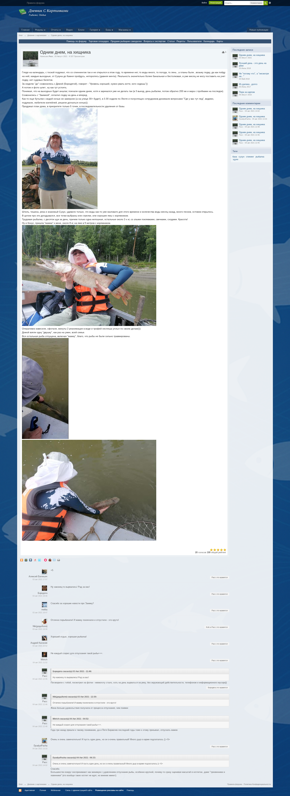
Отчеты (55, 30)
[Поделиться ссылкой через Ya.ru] (35, 560)
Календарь (209, 41)
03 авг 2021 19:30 (40, 629)
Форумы (39, 30)
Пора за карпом (247, 92)
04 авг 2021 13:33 (40, 749)
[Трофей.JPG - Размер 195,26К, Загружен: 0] (89, 275)
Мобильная (55, 790)
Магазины (124, 30)
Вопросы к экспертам (154, 41)
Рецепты (181, 41)
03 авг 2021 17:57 (40, 579)
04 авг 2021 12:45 (40, 679)
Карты (220, 41)
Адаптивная (30, 790)
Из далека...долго (248, 84)
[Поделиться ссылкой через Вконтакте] (30, 560)
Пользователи (194, 41)
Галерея (94, 30)
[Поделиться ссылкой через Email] (54, 560)
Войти (204, 3)
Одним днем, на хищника (252, 55)
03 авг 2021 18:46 (40, 596)
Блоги (81, 30)
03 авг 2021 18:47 (40, 613)
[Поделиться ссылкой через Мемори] (45, 560)
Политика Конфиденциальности (257, 784)
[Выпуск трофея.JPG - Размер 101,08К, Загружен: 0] (89, 490)
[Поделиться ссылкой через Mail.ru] (26, 560)
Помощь (130, 790)
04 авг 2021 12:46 (40, 704)
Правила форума (234, 784)
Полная (43, 790)
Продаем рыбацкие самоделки (126, 41)
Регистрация (215, 3)
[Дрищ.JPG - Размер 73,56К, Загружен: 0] (60, 158)
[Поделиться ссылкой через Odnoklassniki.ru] (21, 560)
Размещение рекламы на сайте (109, 790)
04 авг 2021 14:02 (40, 765)
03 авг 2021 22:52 (40, 646)
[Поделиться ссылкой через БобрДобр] (50, 560)
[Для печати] (58, 560)
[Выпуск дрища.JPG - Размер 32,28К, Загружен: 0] (45, 388)
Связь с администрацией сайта (78, 790)
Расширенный (270, 3)
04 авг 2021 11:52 (40, 662)
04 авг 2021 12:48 (40, 726)
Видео (69, 30)
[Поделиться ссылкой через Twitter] (39, 560)
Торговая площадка (99, 41)
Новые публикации (258, 30)
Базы (109, 30)
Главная (25, 30)
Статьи (171, 41)
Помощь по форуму (76, 41)
